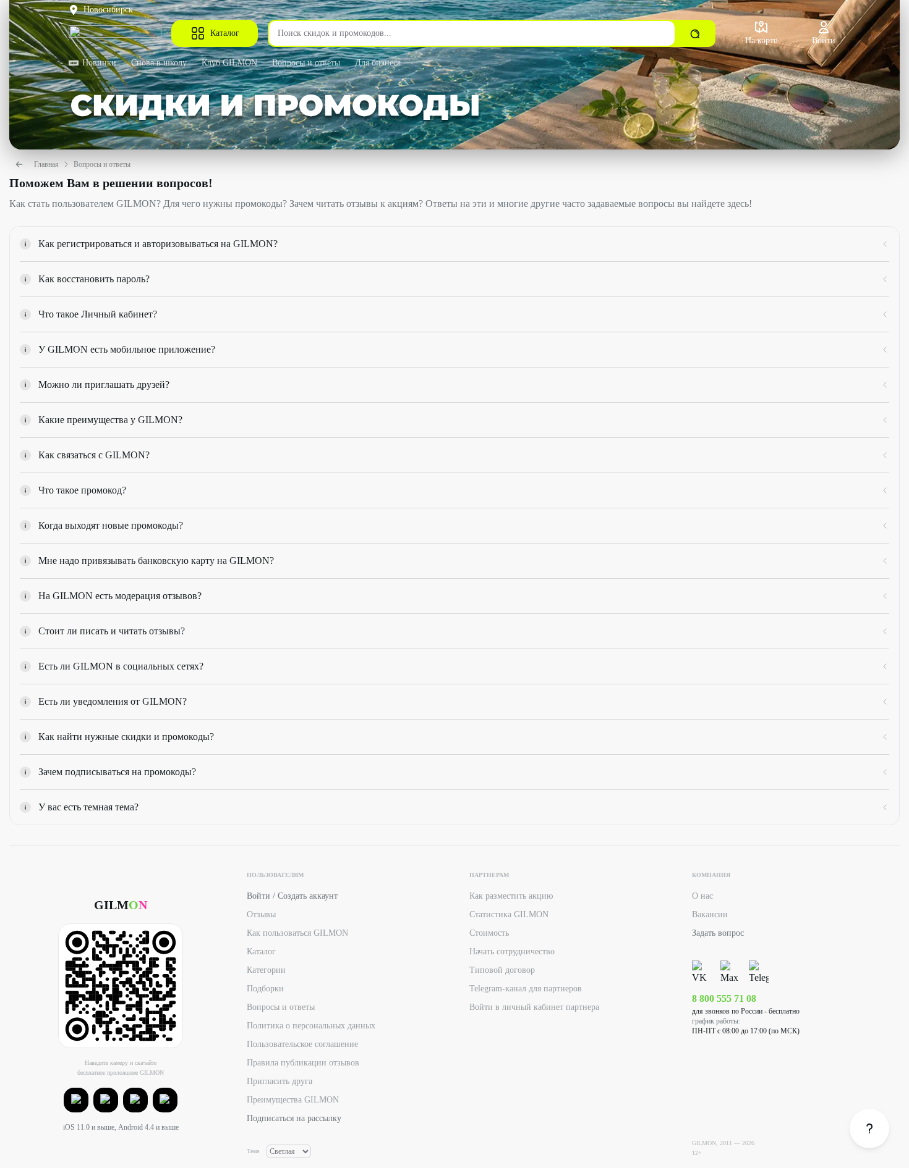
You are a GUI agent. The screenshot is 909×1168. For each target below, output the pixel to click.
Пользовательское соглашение (302, 1044)
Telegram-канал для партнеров (525, 988)
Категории (266, 970)
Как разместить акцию (511, 896)
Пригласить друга (279, 1081)
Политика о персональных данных (311, 1025)
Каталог (224, 33)
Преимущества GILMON (293, 1099)
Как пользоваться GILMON (297, 933)
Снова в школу (159, 62)
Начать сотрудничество (512, 951)
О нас (702, 896)
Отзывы (261, 914)
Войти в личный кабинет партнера (534, 1007)
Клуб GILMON (229, 62)
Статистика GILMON (508, 914)
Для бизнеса (378, 62)
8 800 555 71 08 (724, 998)
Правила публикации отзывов (303, 1062)
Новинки (99, 62)
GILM (120, 905)
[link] (869, 1128)
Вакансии (710, 914)
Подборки (265, 988)
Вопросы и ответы (306, 62)
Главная (46, 164)
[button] (76, 1100)
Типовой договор (502, 970)
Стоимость (489, 933)
